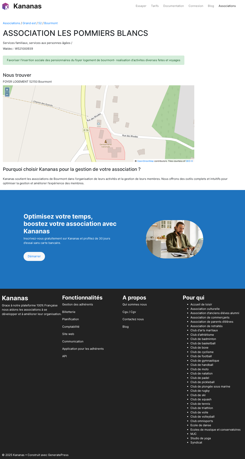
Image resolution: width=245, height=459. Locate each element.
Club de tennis (200, 404)
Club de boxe (199, 347)
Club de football (201, 356)
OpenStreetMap (145, 161)
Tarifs (155, 6)
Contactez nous (133, 319)
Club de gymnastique (204, 360)
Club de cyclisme (202, 352)
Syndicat (196, 442)
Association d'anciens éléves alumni (214, 313)
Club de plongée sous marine (210, 386)
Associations (227, 6)
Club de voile (199, 412)
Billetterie (68, 312)
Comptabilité (70, 326)
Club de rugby (200, 390)
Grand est (29, 23)
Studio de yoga (200, 438)
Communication (72, 341)
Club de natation (201, 373)
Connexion (196, 6)
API (64, 356)
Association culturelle (205, 309)
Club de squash (201, 399)
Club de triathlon (201, 408)
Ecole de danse (200, 425)
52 (40, 23)
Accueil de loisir (201, 304)
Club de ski (198, 395)
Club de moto (199, 369)
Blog (211, 6)
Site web (68, 334)
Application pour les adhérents (83, 348)
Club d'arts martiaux (204, 330)
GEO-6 (189, 161)
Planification (70, 319)
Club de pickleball (202, 382)
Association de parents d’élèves (211, 321)
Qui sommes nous (134, 304)
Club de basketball (203, 343)
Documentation (173, 6)
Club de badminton (203, 339)
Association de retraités (206, 326)
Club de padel (199, 378)
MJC (193, 434)
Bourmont (51, 23)
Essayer (141, 6)
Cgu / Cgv (129, 312)
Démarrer (34, 256)
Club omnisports (201, 421)
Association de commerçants (209, 317)
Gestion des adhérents (77, 304)
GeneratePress (58, 455)
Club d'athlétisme (202, 334)
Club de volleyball (202, 416)
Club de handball (201, 365)
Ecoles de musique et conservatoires (215, 429)
